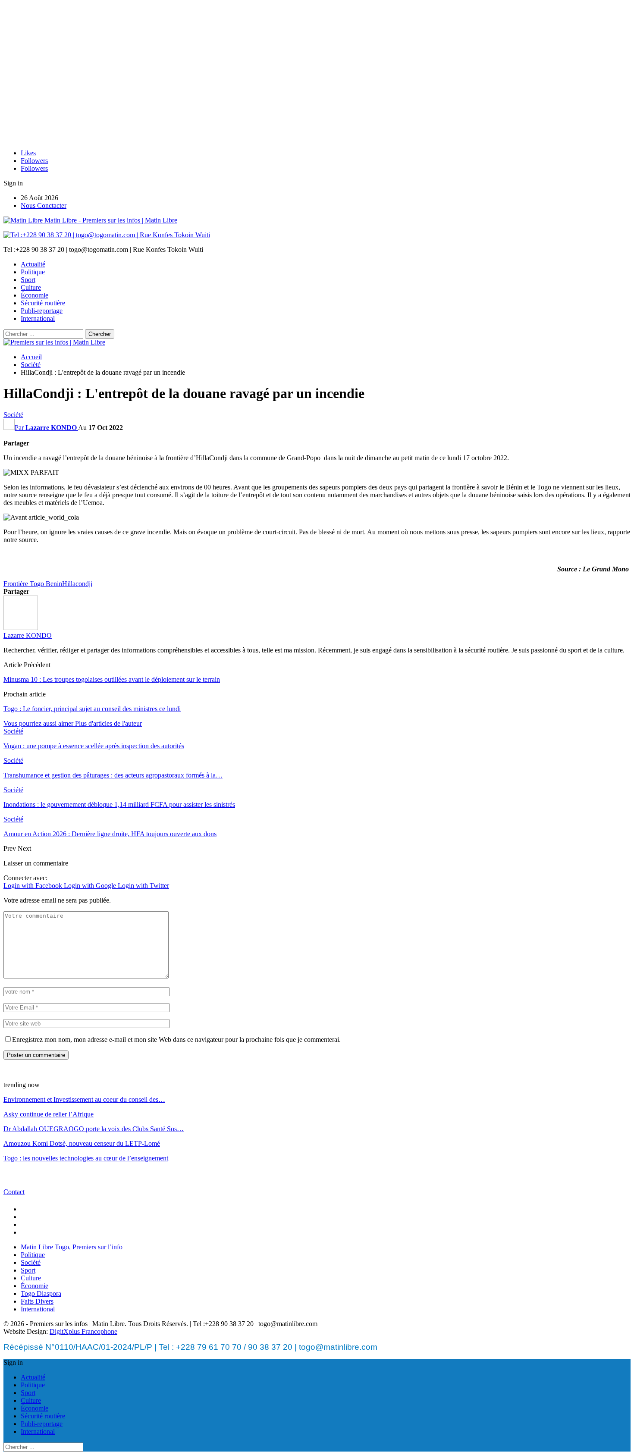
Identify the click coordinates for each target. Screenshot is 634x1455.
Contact (14, 1191)
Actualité (33, 264)
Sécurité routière (43, 303)
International (38, 318)
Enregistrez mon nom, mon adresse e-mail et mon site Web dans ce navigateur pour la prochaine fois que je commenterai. (176, 1039)
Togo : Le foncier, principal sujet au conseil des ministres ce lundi (92, 708)
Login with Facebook (33, 885)
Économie (34, 295)
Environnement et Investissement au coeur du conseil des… (84, 1099)
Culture (31, 287)
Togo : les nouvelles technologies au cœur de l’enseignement (85, 1158)
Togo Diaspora (41, 1293)
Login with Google (91, 885)
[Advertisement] (317, 82)
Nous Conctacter (43, 205)
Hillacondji (77, 583)
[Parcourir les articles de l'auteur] (20, 627)
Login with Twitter (143, 885)
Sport (28, 279)
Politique (33, 272)
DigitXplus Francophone (83, 1331)
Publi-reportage (42, 310)
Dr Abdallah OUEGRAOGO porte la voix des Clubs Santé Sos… (93, 1128)
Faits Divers (37, 1301)
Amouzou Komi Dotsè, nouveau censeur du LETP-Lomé (81, 1143)
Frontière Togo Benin (32, 583)
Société (13, 414)
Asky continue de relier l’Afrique (48, 1114)
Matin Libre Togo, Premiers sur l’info (71, 1247)
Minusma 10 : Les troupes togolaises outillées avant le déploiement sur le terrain (111, 679)
